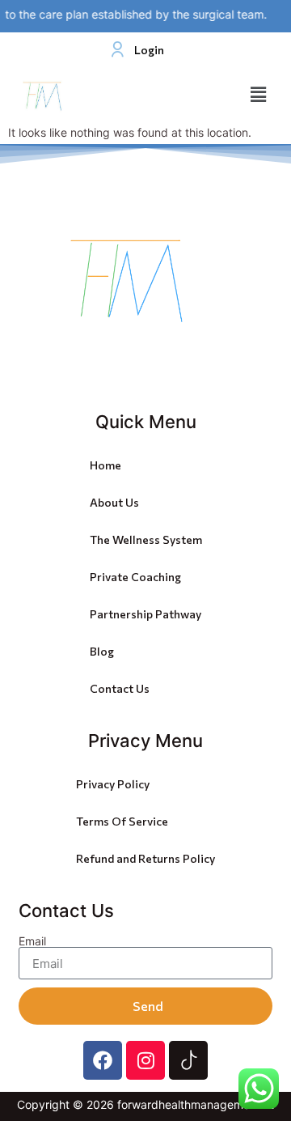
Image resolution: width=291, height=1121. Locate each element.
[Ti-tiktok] (188, 1060)
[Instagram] (145, 1060)
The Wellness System (146, 539)
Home (105, 465)
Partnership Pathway (145, 614)
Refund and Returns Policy (145, 858)
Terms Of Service (122, 821)
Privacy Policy (113, 784)
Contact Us (120, 688)
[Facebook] (102, 1060)
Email (32, 941)
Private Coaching (135, 577)
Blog (102, 651)
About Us (114, 502)
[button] (258, 95)
